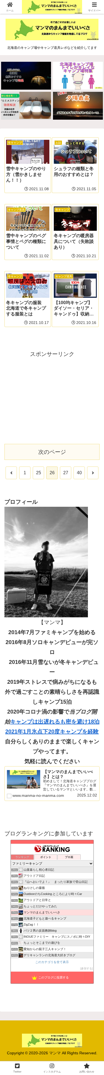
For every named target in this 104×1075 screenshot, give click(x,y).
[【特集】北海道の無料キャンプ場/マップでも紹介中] (26, 76)
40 (79, 472)
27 (65, 472)
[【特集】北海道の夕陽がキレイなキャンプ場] (78, 106)
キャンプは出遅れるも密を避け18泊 (55, 722)
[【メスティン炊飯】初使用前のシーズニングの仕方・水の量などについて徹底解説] (26, 106)
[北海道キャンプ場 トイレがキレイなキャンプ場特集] (78, 76)
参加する (86, 968)
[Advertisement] (52, 397)
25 (38, 472)
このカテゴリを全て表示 (52, 962)
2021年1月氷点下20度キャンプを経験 (52, 731)
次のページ (52, 452)
